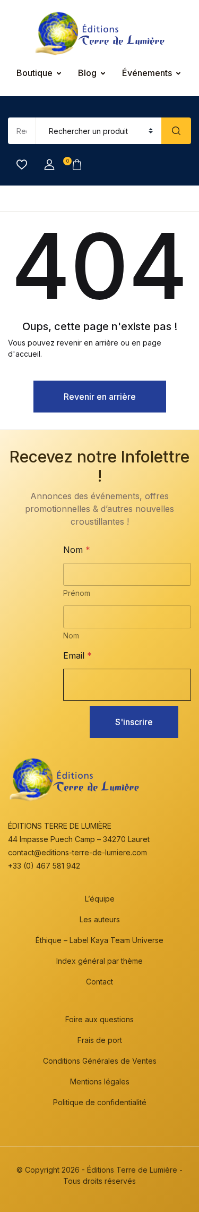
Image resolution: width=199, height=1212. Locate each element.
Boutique (34, 73)
